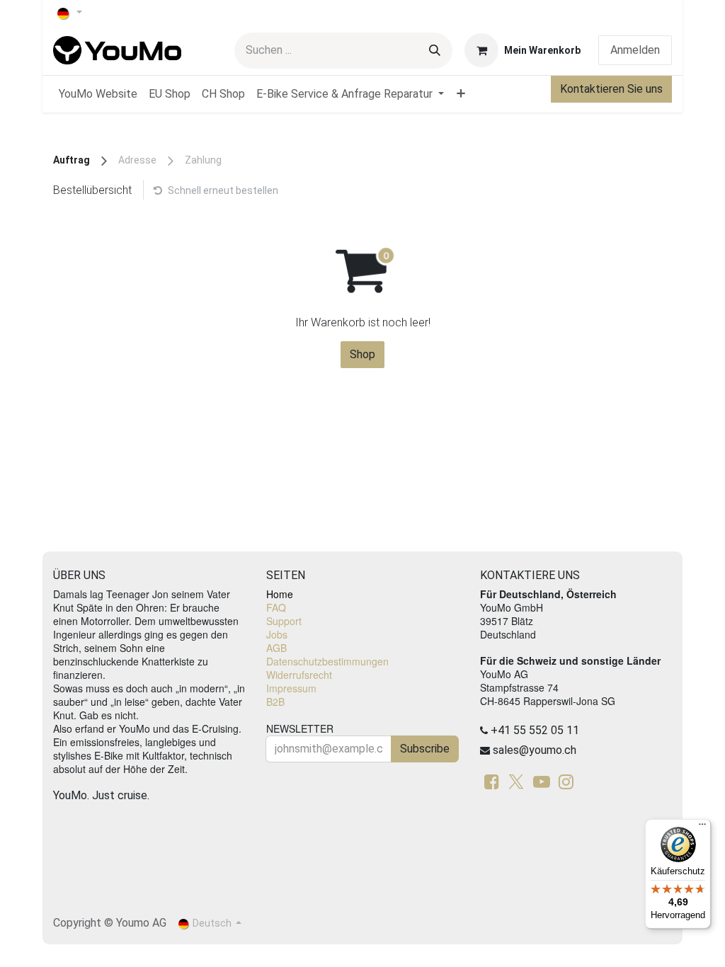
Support (284, 621)
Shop (362, 354)
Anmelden (635, 50)
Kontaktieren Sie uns (611, 89)
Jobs (276, 634)
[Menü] (702, 827)
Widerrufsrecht (299, 675)
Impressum (291, 688)
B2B (275, 701)
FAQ (276, 607)
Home (279, 594)
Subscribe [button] (425, 748)
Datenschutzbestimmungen (327, 661)
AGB (276, 648)
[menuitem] (98, 94)
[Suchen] (434, 51)
